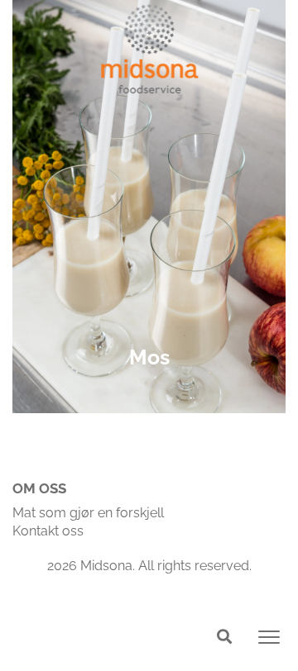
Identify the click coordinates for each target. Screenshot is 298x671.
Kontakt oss (48, 531)
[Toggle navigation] (269, 637)
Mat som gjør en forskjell (88, 513)
